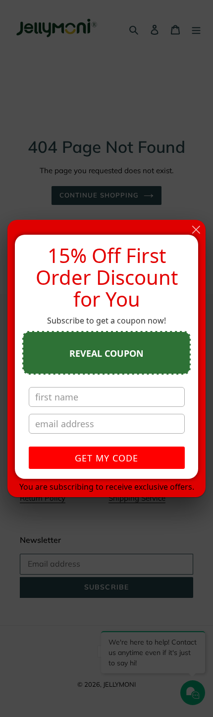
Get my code (106, 458)
